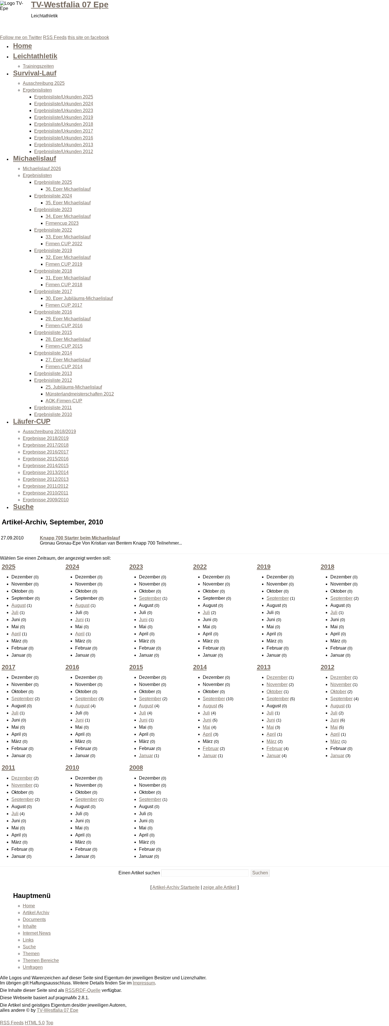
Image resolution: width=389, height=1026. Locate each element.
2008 (136, 767)
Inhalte (29, 926)
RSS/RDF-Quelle (83, 990)
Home (29, 905)
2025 (8, 566)
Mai (206, 727)
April (16, 633)
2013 (264, 667)
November (277, 684)
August (18, 605)
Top (49, 1022)
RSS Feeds (12, 1022)
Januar (146, 755)
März (272, 741)
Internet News (37, 933)
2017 (8, 667)
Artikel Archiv (36, 912)
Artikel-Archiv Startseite (176, 887)
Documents (34, 919)
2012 (327, 667)
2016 (72, 667)
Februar (211, 748)
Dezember (277, 677)
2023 (136, 566)
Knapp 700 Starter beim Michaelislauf (80, 537)
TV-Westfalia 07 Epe (69, 4)
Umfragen (33, 967)
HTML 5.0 (35, 1022)
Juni (79, 619)
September (150, 598)
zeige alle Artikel (219, 887)
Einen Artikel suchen (139, 872)
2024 (72, 566)
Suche (29, 946)
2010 (72, 767)
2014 (200, 667)
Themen (31, 953)
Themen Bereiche (41, 960)
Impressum (144, 982)
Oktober (274, 691)
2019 (264, 566)
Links (28, 940)
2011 (8, 767)
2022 (200, 566)
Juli (15, 612)
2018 (327, 566)
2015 (136, 667)
